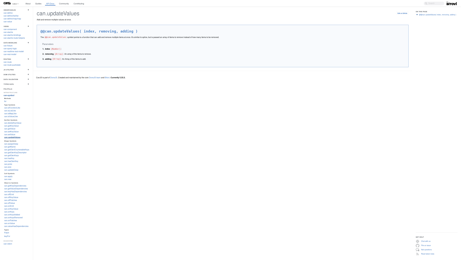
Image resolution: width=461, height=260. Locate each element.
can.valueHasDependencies (16, 226)
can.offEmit (9, 194)
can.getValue (9, 128)
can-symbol (9, 95)
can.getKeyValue (11, 125)
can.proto (8, 164)
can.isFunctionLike (12, 107)
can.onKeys (9, 211)
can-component (10, 29)
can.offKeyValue (11, 197)
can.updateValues (12, 137)
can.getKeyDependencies (15, 185)
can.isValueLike (11, 116)
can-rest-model (10, 54)
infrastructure (10, 92)
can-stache (8, 32)
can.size (7, 167)
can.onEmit (9, 206)
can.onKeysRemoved (13, 217)
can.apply (8, 176)
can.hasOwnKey (11, 161)
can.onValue (9, 223)
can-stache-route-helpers (14, 37)
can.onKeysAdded (12, 214)
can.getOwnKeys (11, 155)
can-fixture (8, 45)
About (27, 3)
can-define (8, 12)
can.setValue (9, 134)
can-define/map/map (12, 18)
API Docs (50, 3)
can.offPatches (10, 200)
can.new (7, 179)
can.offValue (9, 203)
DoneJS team (95, 77)
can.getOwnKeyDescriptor (15, 152)
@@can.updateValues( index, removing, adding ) (437, 15)
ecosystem (8, 241)
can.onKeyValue (11, 208)
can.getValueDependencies (16, 188)
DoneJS (53, 77)
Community (64, 3)
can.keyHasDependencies (15, 191)
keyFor (7, 236)
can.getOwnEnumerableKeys (16, 149)
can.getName (10, 146)
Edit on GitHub (402, 13)
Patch (6, 232)
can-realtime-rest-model (14, 51)
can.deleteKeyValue (12, 122)
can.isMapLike (10, 113)
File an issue (426, 245)
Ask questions (426, 249)
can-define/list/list (11, 15)
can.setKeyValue (11, 131)
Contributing (79, 3)
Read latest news (427, 254)
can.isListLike (10, 110)
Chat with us (426, 241)
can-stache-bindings (12, 35)
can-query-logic (10, 48)
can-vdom (8, 243)
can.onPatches (10, 220)
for (5, 101)
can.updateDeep (11, 169)
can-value (8, 21)
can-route (8, 62)
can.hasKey (9, 158)
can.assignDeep (11, 143)
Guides (38, 3)
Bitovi (449, 3)
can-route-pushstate (12, 64)
